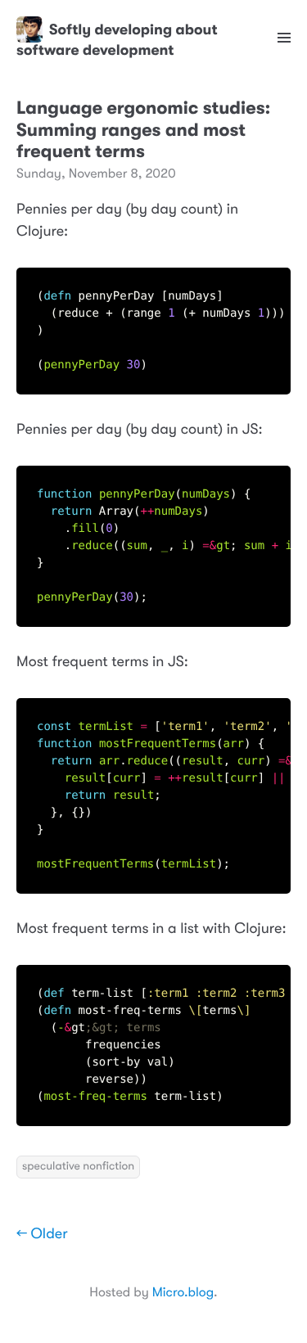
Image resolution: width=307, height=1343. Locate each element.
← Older (42, 1234)
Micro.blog (183, 1292)
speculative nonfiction (78, 1166)
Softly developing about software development (117, 39)
